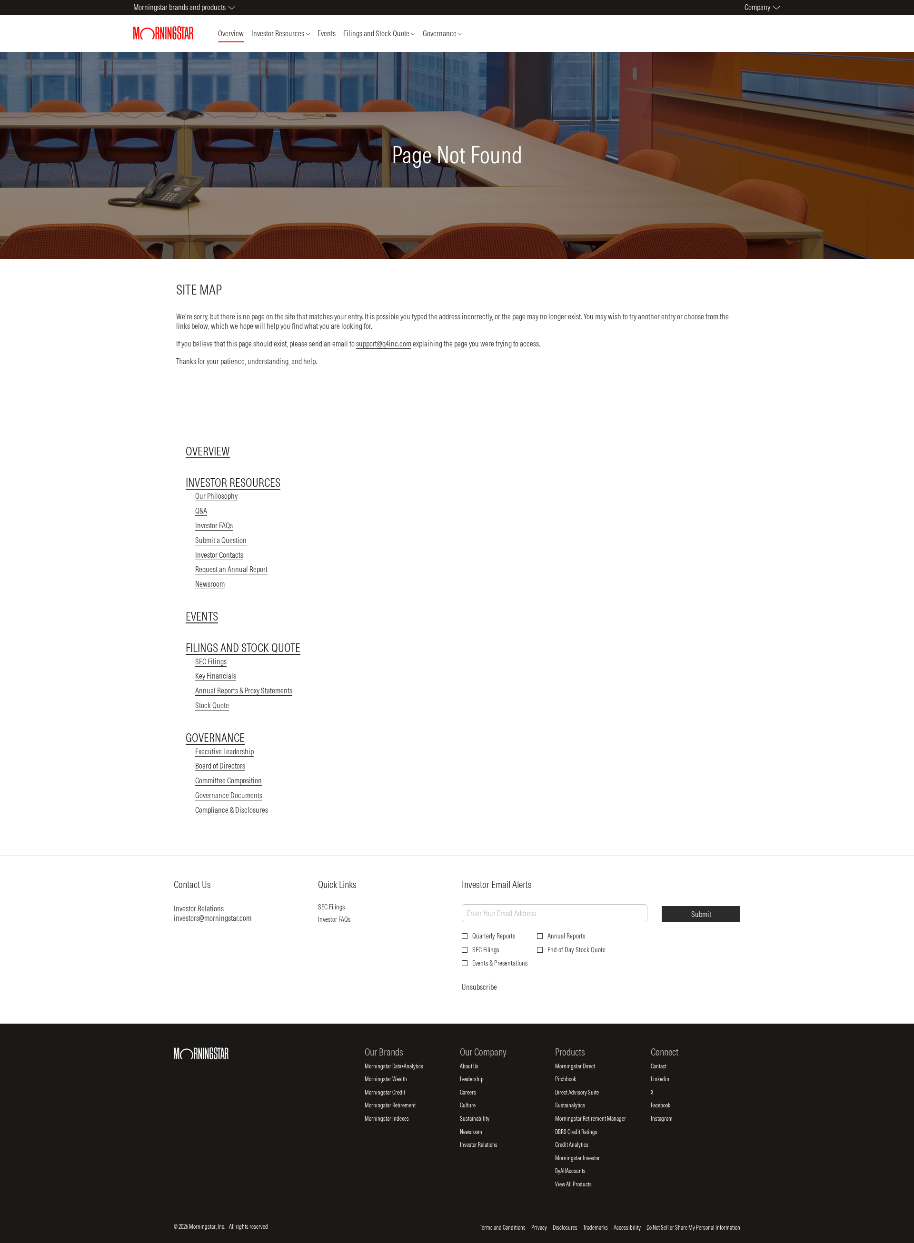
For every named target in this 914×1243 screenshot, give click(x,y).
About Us (477, 1066)
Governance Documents (228, 795)
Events (202, 616)
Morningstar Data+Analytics (402, 1066)
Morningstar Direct (583, 1066)
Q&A (201, 510)
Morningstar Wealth (394, 1079)
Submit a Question (221, 540)
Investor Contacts (219, 555)
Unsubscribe (479, 987)
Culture (475, 1105)
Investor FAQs (214, 525)
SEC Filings (211, 661)
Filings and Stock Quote (243, 648)
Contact (666, 1066)
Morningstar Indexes (395, 1119)
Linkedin (668, 1079)
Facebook (668, 1105)
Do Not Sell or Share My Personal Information (693, 1228)
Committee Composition (228, 780)
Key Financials (215, 676)
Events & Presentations (499, 963)
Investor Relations (486, 1145)
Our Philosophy (216, 496)
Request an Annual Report (231, 569)
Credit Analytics (579, 1145)
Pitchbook (573, 1079)
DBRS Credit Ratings (584, 1132)
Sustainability (482, 1119)
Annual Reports (566, 936)
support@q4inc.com (383, 343)
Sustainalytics (578, 1105)
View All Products (581, 1184)
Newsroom (210, 584)
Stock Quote (212, 705)
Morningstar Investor (585, 1158)
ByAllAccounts (578, 1171)
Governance (215, 737)
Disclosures (565, 1228)
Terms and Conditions (503, 1228)
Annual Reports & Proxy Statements (243, 690)
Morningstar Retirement (398, 1105)
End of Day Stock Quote (576, 950)
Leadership (479, 1079)
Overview (208, 451)
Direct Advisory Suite (585, 1092)
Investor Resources (233, 482)
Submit (701, 914)
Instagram (669, 1119)
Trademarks (595, 1228)
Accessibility (627, 1228)
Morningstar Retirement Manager (598, 1119)
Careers (476, 1092)
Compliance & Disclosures (231, 810)
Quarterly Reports (493, 936)
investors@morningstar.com (212, 918)
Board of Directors (220, 765)
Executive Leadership (224, 751)
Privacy (539, 1228)
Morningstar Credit (393, 1092)
